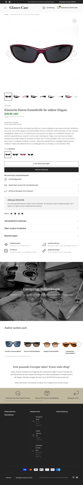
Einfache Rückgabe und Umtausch (21, 191)
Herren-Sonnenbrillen (32, 351)
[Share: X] (15, 213)
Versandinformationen (15, 221)
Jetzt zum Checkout (41, 170)
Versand (6, 116)
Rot (23, 154)
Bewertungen (11, 235)
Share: (6, 213)
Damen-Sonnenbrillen (13, 351)
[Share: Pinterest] (19, 213)
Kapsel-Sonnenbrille (50, 351)
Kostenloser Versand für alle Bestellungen (23, 185)
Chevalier (7, 105)
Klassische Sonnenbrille (70, 352)
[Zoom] (75, 21)
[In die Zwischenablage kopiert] (22, 213)
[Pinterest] (9, 2)
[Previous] (8, 53)
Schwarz (15, 154)
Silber (30, 154)
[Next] (74, 53)
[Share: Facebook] (11, 213)
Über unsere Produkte (15, 228)
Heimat (6, 14)
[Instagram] (6, 2)
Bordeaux (8, 154)
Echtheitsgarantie (15, 179)
